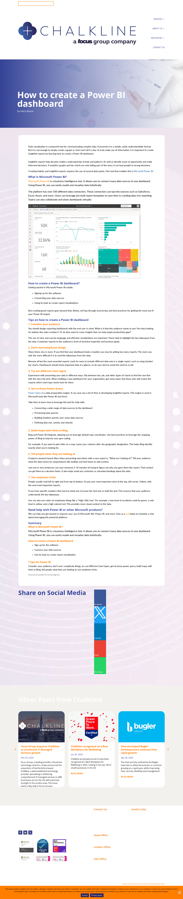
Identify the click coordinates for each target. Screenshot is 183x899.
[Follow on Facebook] (20, 833)
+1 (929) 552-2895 (102, 816)
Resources (156, 38)
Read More (77, 773)
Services (157, 19)
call (128, 514)
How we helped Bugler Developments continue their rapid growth (139, 749)
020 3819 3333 (158, 4)
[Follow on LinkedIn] (25, 833)
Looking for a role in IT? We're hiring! (36, 3)
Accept (85, 895)
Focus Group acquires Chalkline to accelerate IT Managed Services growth (40, 749)
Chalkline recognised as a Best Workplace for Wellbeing (89, 748)
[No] (179, 892)
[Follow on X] (30, 833)
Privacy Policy (127, 884)
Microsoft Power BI (39, 181)
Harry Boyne (26, 111)
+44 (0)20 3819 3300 (103, 813)
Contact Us (159, 47)
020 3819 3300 (158, 2)
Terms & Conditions (141, 884)
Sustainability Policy (157, 884)
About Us (157, 28)
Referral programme (104, 830)
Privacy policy (96, 895)
